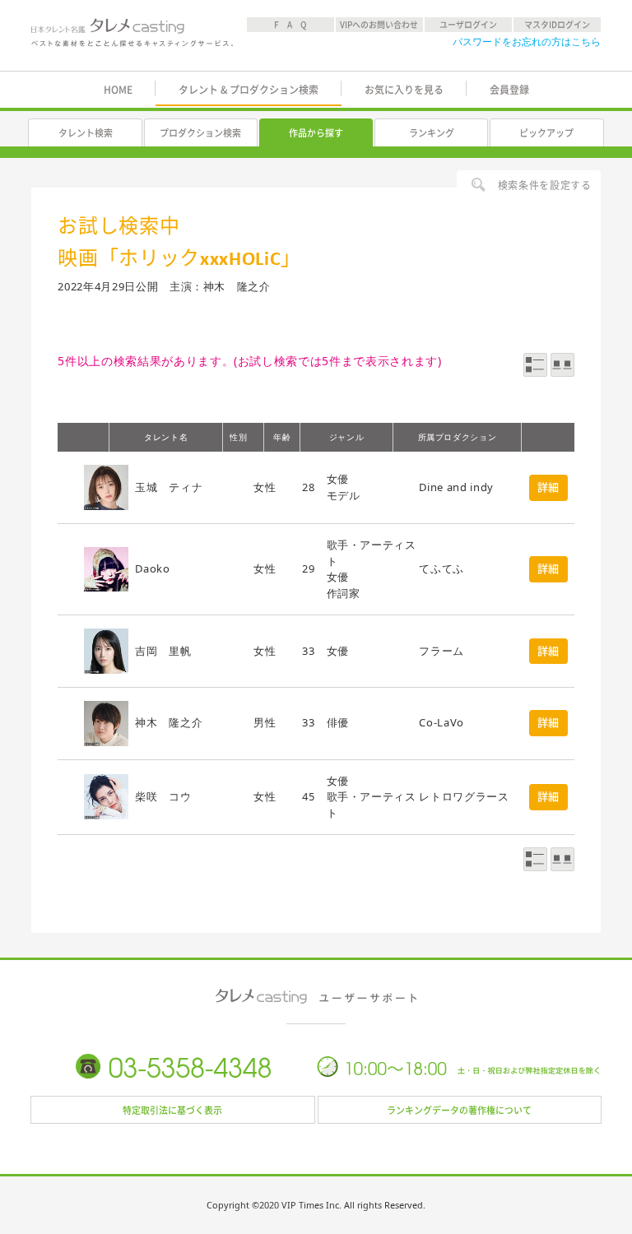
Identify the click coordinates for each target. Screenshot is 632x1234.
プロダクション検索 (200, 132)
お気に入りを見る (404, 90)
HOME (118, 90)
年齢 (281, 437)
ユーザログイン (468, 25)
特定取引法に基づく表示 (172, 1110)
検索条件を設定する (545, 185)
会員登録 (509, 90)
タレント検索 (85, 132)
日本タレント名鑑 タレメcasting (132, 37)
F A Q (290, 25)
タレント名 (166, 437)
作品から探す (316, 132)
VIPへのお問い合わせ (379, 25)
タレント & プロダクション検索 (248, 90)
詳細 (548, 487)
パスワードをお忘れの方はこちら (527, 42)
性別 (238, 437)
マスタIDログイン (557, 25)
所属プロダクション (457, 437)
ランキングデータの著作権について (459, 1110)
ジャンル (347, 437)
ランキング (431, 132)
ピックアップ (546, 132)
